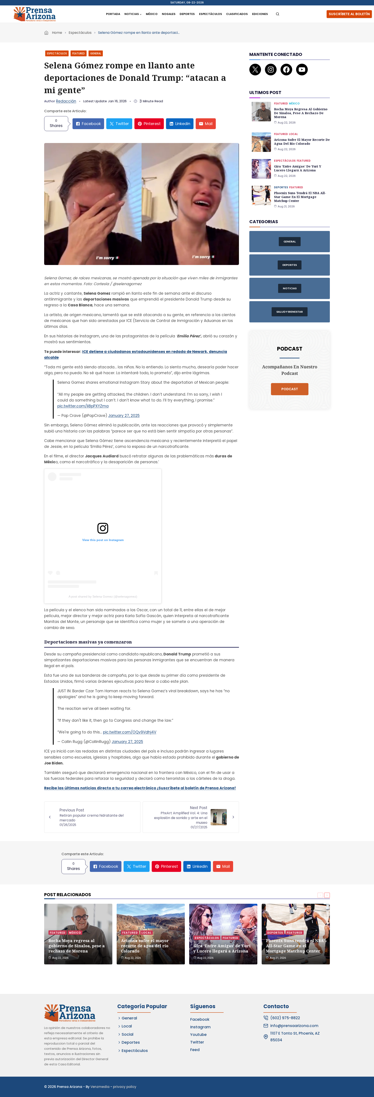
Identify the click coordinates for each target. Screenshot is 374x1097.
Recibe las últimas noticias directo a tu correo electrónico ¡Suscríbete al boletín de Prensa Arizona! (140, 788)
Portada (113, 14)
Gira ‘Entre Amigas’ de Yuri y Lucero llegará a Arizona (297, 168)
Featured (78, 53)
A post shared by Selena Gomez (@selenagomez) (103, 596)
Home (57, 32)
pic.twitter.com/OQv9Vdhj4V (129, 732)
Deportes (187, 14)
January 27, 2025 (124, 415)
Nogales (169, 14)
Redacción (66, 101)
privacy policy (124, 1086)
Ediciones (260, 14)
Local (293, 134)
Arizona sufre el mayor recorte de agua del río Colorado (302, 142)
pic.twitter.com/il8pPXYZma (83, 406)
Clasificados (237, 14)
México (152, 14)
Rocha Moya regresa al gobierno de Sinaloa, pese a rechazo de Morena (300, 113)
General (95, 53)
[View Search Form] (277, 14)
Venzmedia (100, 1086)
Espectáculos (210, 14)
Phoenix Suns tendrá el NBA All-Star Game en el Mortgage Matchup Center (300, 197)
